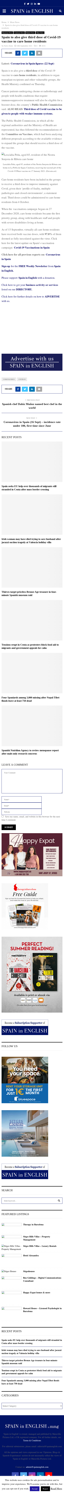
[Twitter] (23, 1475)
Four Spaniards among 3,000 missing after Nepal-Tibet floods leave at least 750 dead (30, 1382)
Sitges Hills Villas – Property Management (36, 1238)
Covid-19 (21, 379)
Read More (56, 1488)
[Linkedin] (40, 1475)
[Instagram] (32, 1475)
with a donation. (36, 277)
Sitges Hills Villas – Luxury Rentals (39, 1246)
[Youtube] (48, 1475)
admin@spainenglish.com (37, 1466)
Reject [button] (45, 1488)
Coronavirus (9, 379)
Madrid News (30, 33)
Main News (40, 33)
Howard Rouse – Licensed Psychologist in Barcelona (42, 1310)
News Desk (8, 45)
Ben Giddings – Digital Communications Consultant (42, 1279)
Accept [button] (35, 1488)
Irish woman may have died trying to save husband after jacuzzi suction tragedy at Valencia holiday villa (32, 1351)
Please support (10, 277)
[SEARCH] (59, 1201)
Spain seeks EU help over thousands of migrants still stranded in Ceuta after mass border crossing (32, 1341)
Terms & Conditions (32, 1440)
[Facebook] (15, 1475)
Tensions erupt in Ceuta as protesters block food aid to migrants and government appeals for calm (32, 1372)
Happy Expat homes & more (36, 1292)
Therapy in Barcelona (33, 1224)
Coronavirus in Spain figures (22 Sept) (32, 63)
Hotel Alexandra (31, 1255)
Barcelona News (7, 33)
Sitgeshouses (29, 1271)
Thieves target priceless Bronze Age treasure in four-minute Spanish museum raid (29, 1362)
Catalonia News (19, 33)
